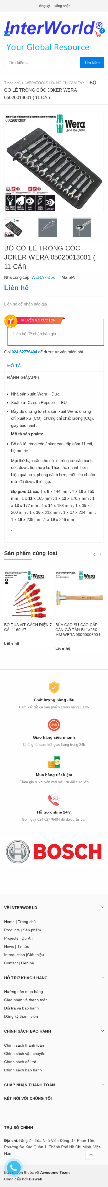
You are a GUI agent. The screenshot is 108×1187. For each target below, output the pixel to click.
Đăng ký (43, 6)
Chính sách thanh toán (24, 1045)
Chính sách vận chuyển (24, 1053)
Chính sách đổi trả (20, 1062)
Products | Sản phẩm (22, 930)
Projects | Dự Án (18, 938)
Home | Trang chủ (20, 921)
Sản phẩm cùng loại (31, 553)
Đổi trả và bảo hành (21, 1008)
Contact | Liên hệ (19, 963)
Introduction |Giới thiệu (24, 955)
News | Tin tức (16, 946)
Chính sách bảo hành (23, 1070)
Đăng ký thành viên (21, 1016)
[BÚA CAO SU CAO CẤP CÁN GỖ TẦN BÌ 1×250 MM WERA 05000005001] (79, 595)
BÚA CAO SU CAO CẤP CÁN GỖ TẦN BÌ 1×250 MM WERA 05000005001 (78, 630)
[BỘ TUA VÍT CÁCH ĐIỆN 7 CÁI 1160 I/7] (28, 595)
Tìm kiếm (92, 63)
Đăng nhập (62, 6)
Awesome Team (55, 1172)
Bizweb (35, 1179)
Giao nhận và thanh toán (26, 1000)
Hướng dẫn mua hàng (23, 991)
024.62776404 (24, 352)
